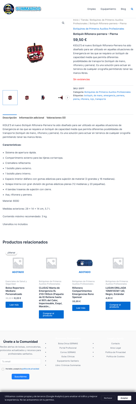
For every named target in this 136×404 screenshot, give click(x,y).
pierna (76, 99)
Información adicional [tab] (31, 117)
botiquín (88, 95)
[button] (132, 9)
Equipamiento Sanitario (68, 361)
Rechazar (108, 398)
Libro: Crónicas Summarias (68, 365)
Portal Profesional (68, 348)
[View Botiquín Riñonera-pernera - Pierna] (10, 97)
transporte (100, 99)
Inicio (76, 20)
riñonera (85, 99)
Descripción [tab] (10, 117)
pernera (120, 95)
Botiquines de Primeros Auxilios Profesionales (98, 28)
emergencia (109, 95)
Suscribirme (20, 376)
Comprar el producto (48, 314)
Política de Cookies (116, 356)
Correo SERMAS (68, 352)
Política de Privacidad (115, 352)
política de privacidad (30, 369)
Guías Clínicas (68, 356)
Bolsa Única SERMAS (68, 343)
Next (67, 98)
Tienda (84, 20)
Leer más (14, 304)
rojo (92, 99)
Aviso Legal (115, 348)
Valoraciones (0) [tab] (56, 117)
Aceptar (124, 398)
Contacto (115, 343)
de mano (98, 95)
